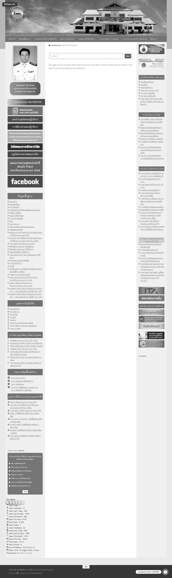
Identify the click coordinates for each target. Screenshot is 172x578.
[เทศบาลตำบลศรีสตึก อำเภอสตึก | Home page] (17, 13)
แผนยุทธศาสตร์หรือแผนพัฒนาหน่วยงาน (24, 210)
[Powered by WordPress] (17, 573)
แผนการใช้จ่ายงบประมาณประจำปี (23, 402)
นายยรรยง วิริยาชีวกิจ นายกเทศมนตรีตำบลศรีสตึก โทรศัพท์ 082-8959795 (25, 88)
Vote (25, 492)
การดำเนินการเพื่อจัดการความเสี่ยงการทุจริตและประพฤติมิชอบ (151, 201)
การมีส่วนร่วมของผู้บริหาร (150, 190)
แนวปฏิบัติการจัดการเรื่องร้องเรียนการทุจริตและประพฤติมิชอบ (151, 122)
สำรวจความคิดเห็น (147, 93)
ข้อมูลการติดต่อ (15, 213)
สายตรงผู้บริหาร (146, 88)
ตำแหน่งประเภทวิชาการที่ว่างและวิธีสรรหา (26, 343)
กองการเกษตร (15, 329)
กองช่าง (13, 320)
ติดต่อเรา (154, 39)
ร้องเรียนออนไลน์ (146, 82)
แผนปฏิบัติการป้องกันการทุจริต (152, 210)
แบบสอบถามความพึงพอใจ (46, 39)
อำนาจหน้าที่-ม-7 (16, 263)
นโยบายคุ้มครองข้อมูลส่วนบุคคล (21, 227)
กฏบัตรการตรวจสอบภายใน (19, 275)
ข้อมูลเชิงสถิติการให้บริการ (19, 252)
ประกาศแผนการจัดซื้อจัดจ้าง (22, 381)
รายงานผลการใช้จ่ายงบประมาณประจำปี (25, 411)
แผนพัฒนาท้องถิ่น (16, 230)
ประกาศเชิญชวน (17, 384)
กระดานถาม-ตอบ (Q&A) (149, 90)
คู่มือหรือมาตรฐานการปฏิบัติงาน (21, 247)
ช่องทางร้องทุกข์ (67, 39)
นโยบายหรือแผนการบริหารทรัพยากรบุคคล (26, 346)
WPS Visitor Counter (24, 553)
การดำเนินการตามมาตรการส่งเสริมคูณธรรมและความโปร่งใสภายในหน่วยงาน (152, 267)
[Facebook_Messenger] (165, 572)
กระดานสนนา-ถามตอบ (109, 39)
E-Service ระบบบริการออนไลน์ (134, 39)
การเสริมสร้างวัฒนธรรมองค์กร (152, 207)
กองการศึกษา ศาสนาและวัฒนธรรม (23, 326)
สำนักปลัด (14, 315)
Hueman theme (37, 573)
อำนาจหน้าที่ (14, 207)
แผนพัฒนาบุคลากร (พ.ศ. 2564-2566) (24, 340)
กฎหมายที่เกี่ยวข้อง (86, 39)
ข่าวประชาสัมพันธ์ (16, 218)
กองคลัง (13, 317)
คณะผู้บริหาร (15, 309)
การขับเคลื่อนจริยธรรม (149, 250)
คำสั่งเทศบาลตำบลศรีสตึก (19, 261)
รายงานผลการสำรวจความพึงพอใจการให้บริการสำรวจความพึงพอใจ (152, 102)
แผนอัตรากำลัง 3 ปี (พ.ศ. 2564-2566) (23, 349)
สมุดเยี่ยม (144, 85)
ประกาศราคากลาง (18, 378)
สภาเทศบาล (14, 312)
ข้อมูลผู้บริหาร (14, 204)
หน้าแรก (12, 39)
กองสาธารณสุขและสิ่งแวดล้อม (21, 323)
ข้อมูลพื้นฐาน (24, 39)
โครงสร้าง (13, 202)
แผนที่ (11, 266)
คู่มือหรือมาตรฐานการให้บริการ (21, 249)
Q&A (11, 221)
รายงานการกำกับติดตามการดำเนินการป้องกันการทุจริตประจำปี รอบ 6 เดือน (151, 215)
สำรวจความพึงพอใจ (148, 96)
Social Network (14, 224)
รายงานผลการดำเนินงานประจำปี (21, 244)
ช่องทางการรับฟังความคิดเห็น (151, 139)
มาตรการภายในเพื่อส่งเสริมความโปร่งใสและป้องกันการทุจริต (151, 150)
